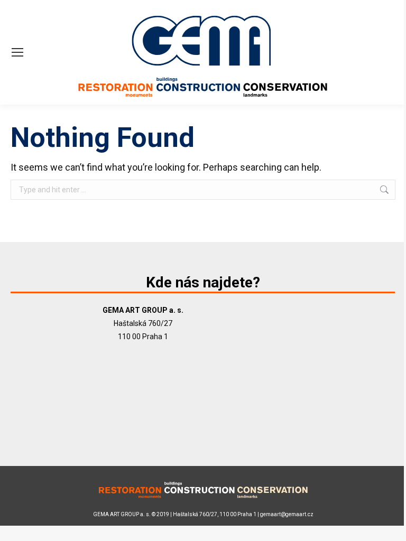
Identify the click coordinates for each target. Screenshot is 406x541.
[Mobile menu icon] (17, 52)
